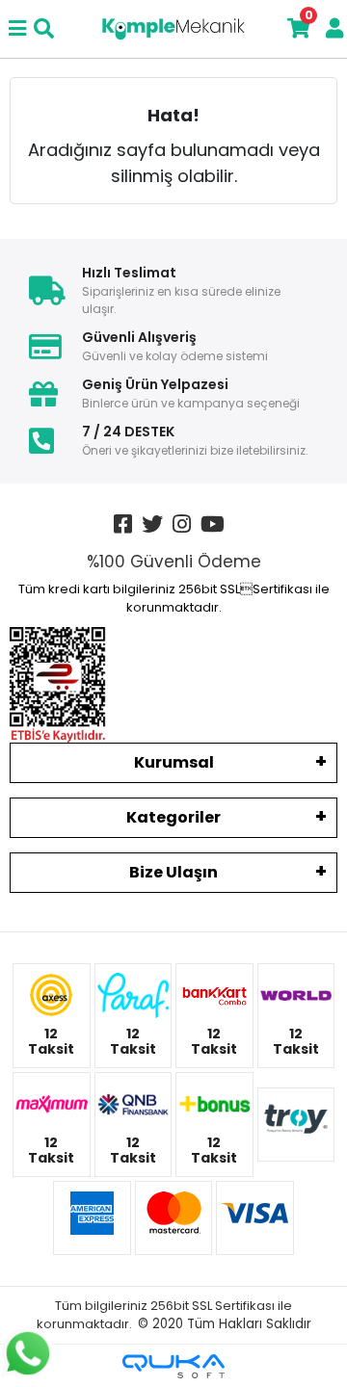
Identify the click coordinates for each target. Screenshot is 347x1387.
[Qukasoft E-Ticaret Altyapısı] (173, 1366)
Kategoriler (173, 817)
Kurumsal (174, 762)
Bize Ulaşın (173, 872)
